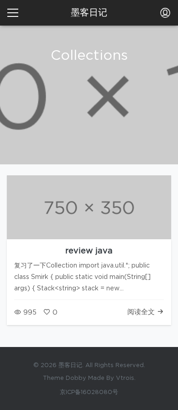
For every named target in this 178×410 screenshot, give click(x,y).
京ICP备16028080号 (89, 392)
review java (89, 251)
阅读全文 (142, 312)
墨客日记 (89, 12)
